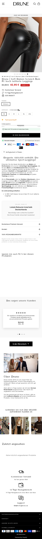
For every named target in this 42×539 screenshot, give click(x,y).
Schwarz (5, 104)
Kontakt (4, 229)
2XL (30, 114)
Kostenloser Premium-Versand (12, 224)
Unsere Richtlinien (10, 523)
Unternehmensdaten (10, 514)
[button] (13, 152)
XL (24, 114)
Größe (9, 110)
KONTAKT (5, 518)
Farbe (4, 100)
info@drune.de (23, 505)
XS (4, 114)
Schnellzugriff (8, 527)
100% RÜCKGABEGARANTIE (11, 234)
